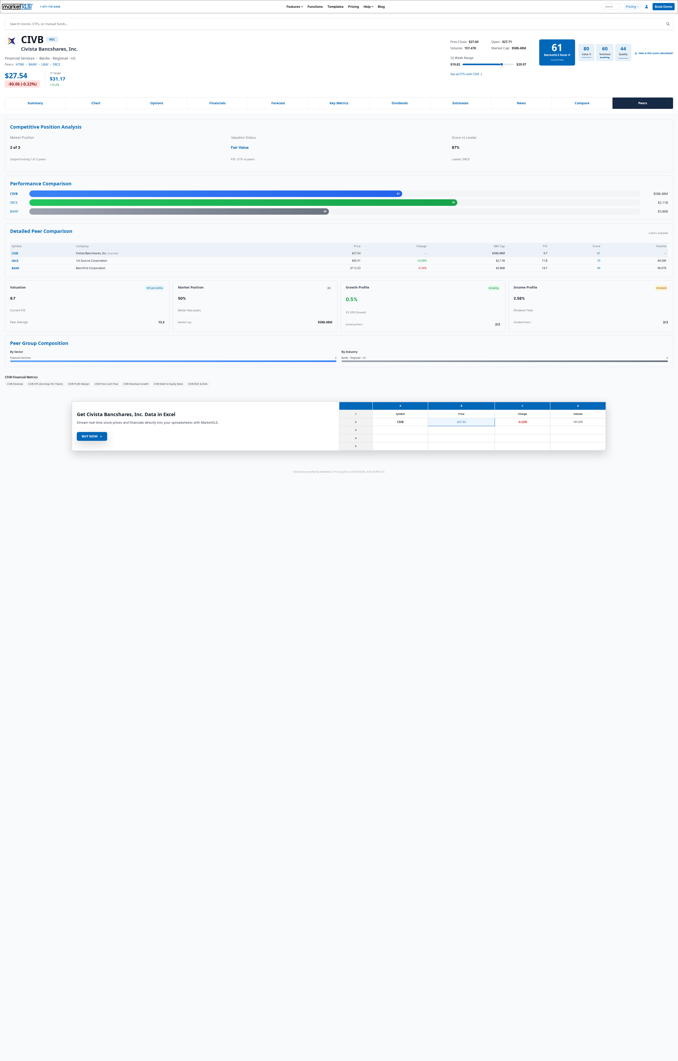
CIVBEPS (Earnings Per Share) (45, 384)
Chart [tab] (95, 103)
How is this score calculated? (656, 53)
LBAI (44, 64)
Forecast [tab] (278, 103)
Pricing (353, 6)
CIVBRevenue (15, 384)
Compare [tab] (582, 103)
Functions (315, 6)
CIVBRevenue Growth (135, 384)
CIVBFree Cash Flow (106, 384)
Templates (335, 6)
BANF (33, 64)
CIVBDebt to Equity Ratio (168, 384)
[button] (294, 6)
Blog (381, 6)
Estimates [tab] (460, 103)
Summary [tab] (35, 103)
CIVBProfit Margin (78, 384)
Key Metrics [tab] (339, 103)
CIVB (15, 253)
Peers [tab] (642, 103)
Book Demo (663, 6)
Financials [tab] (217, 103)
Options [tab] (156, 103)
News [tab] (521, 103)
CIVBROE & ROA (197, 384)
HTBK (20, 64)
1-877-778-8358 (50, 6)
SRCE (56, 64)
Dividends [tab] (400, 103)
